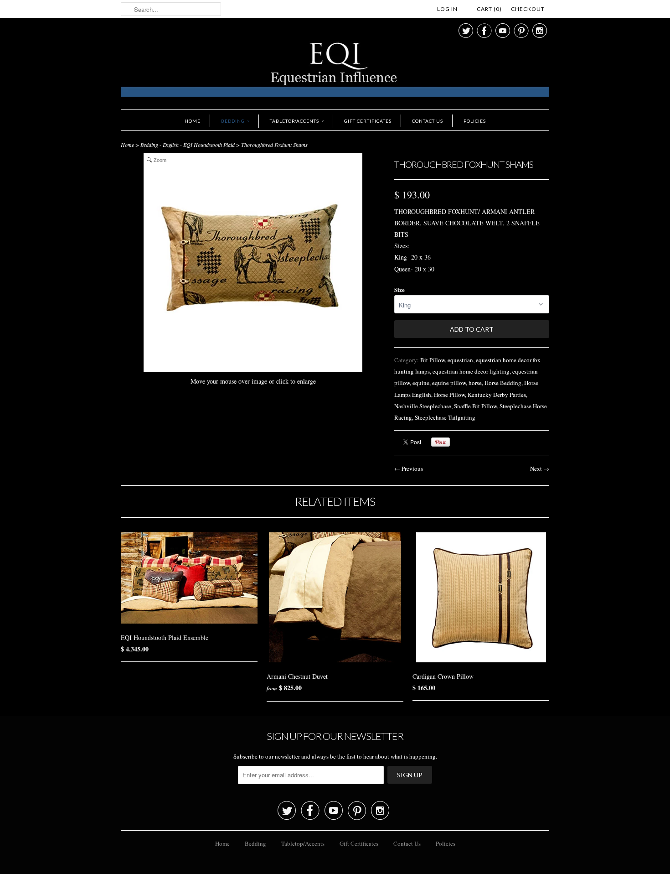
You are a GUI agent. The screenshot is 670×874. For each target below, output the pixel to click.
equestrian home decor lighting (471, 371)
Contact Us (427, 121)
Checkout (528, 8)
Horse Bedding (502, 383)
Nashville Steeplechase (422, 406)
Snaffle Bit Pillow (475, 406)
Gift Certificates (368, 121)
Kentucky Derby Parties (497, 394)
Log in (447, 8)
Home (193, 121)
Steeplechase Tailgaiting (445, 417)
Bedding (235, 121)
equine (420, 383)
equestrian (460, 360)
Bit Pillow (432, 360)
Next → (539, 468)
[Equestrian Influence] (335, 70)
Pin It (440, 442)
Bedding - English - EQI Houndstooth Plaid (187, 144)
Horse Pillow (449, 394)
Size (399, 289)
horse (475, 383)
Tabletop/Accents (297, 121)
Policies (475, 121)
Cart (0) (489, 8)
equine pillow (449, 383)
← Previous (408, 468)
